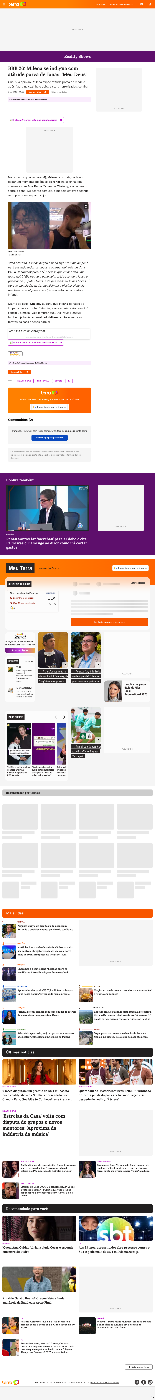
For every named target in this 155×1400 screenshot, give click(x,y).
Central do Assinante (121, 4)
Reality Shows (24, 381)
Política (21, 922)
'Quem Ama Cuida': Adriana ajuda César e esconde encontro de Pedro (37, 1250)
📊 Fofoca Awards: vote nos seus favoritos (33, 120)
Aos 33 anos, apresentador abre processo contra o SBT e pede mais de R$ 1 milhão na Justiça (114, 1250)
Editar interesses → (139, 582)
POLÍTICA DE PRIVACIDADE (105, 1382)
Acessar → (29, 661)
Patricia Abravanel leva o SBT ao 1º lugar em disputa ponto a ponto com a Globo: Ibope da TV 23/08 (48, 1324)
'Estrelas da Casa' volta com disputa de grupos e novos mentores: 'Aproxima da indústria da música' (33, 1125)
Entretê (58, 381)
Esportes (21, 1029)
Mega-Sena (22, 986)
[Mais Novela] (15, 353)
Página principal (17, 4)
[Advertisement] (102, 1190)
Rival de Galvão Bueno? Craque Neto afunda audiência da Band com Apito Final (33, 1300)
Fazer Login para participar (49, 437)
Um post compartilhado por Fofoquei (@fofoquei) (49, 337)
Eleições (10, 535)
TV (69, 381)
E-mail (141, 4)
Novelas (6, 1243)
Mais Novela (43, 381)
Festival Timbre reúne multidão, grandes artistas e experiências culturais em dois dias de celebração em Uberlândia (124, 1324)
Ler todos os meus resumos (109, 622)
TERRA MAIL (100, 4)
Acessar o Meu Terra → (49, 568)
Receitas (97, 986)
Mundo (97, 1029)
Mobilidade (98, 1008)
